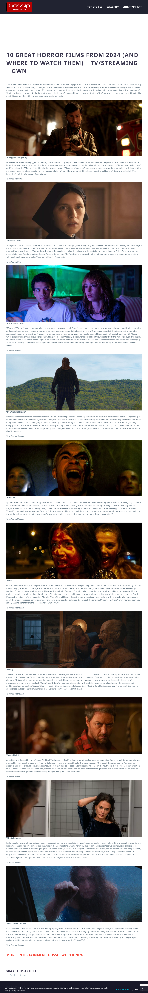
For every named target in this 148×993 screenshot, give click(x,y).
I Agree (137, 989)
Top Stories (94, 7)
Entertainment (132, 7)
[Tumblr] (18, 975)
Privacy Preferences (122, 989)
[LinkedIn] (21, 975)
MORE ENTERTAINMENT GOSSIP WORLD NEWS (45, 955)
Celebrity (112, 7)
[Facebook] (8, 975)
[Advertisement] (74, 31)
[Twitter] (11, 975)
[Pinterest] (14, 975)
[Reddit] (25, 975)
